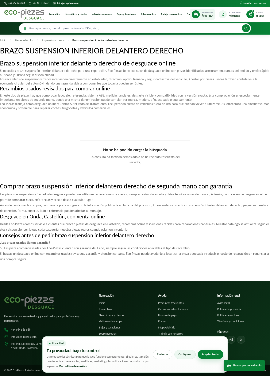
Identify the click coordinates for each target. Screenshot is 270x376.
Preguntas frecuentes (171, 303)
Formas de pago (167, 315)
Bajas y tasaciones (126, 14)
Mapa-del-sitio (166, 327)
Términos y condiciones (230, 321)
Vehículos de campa (102, 14)
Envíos (162, 321)
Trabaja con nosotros (171, 14)
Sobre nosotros (148, 14)
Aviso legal (223, 303)
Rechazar (162, 354)
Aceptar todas (210, 354)
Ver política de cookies (73, 366)
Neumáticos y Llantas (76, 14)
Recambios (54, 14)
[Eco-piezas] (24, 14)
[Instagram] (231, 340)
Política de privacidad (229, 309)
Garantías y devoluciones (173, 309)
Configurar (185, 354)
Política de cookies (228, 315)
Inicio (102, 303)
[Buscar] (246, 28)
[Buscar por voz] (25, 28)
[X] (241, 340)
